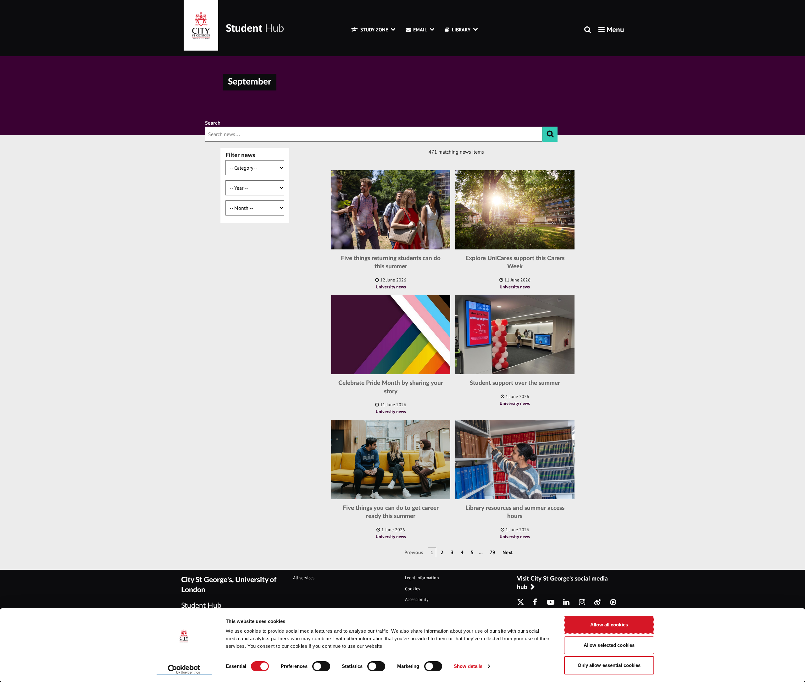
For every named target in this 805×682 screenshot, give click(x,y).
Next (507, 552)
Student (255, 28)
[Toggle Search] (587, 30)
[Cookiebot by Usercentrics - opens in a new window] (184, 669)
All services (303, 578)
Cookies (412, 589)
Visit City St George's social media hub (562, 583)
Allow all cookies (609, 624)
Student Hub (201, 605)
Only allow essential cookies (609, 665)
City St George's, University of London (228, 584)
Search (212, 123)
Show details (468, 666)
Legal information (422, 578)
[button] (611, 29)
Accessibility (417, 599)
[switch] (321, 666)
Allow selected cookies (609, 645)
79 (492, 552)
